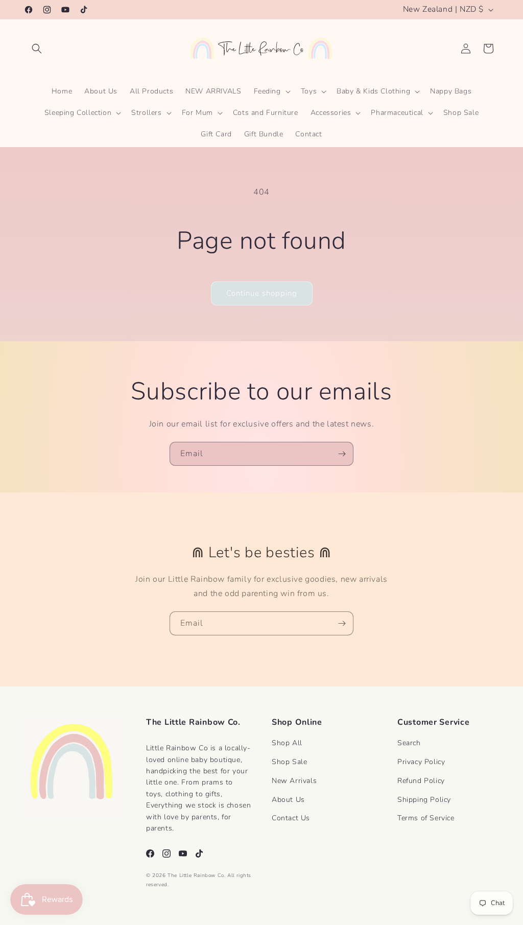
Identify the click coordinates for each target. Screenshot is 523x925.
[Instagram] (166, 853)
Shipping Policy (424, 799)
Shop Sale (289, 762)
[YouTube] (183, 853)
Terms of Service (426, 818)
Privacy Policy (421, 762)
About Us (288, 799)
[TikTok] (199, 853)
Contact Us (291, 818)
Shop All (287, 743)
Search (409, 743)
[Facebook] (150, 853)
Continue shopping (261, 293)
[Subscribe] (341, 454)
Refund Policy (421, 781)
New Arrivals (294, 781)
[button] (37, 48)
